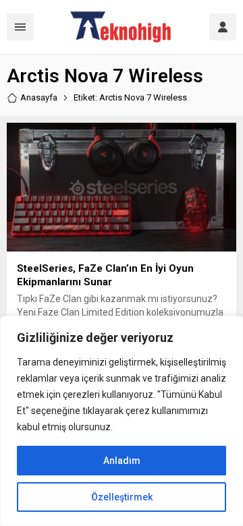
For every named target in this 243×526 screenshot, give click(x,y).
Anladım (121, 460)
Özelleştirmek (122, 497)
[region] (121, 421)
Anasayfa (38, 97)
